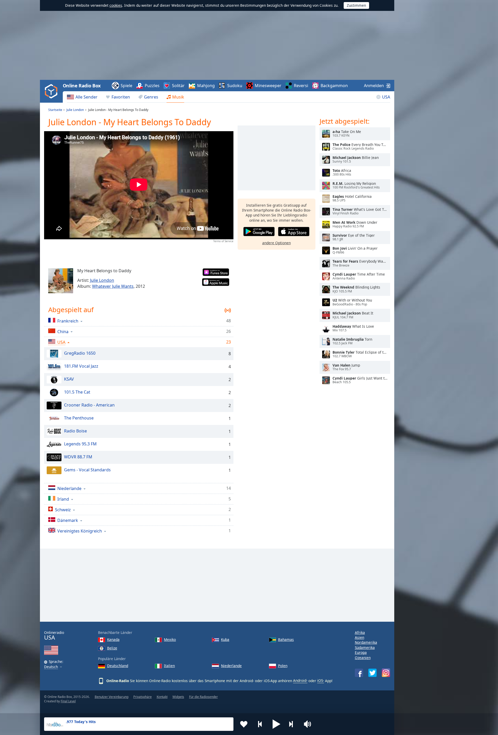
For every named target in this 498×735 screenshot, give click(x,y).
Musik (178, 97)
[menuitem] (82, 97)
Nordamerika (366, 642)
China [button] (62, 331)
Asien (359, 637)
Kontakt (162, 697)
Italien (169, 665)
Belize (112, 648)
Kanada (113, 639)
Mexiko (170, 639)
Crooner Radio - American (89, 405)
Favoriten (121, 97)
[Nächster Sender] (293, 724)
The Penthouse (79, 418)
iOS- (320, 680)
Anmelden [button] (374, 85)
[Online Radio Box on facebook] (359, 673)
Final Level (68, 701)
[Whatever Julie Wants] (60, 280)
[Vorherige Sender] (260, 724)
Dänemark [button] (67, 520)
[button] (276, 724)
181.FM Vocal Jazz (81, 366)
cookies (115, 5)
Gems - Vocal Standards (87, 470)
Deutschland (117, 665)
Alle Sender (86, 97)
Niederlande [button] (69, 488)
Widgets (178, 697)
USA (386, 97)
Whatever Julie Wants (113, 286)
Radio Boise (75, 431)
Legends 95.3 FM (80, 444)
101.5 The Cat (77, 392)
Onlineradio (54, 635)
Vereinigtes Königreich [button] (79, 531)
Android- (300, 680)
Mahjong (206, 85)
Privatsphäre (142, 697)
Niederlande (231, 665)
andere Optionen (276, 242)
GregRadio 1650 (79, 353)
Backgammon (334, 85)
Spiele (126, 85)
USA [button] (61, 342)
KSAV (69, 379)
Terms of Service (223, 241)
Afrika (360, 632)
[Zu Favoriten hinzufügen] (244, 724)
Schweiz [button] (63, 509)
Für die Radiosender (203, 697)
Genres (151, 97)
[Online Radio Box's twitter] (372, 673)
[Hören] (326, 134)
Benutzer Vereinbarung (111, 697)
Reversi (301, 85)
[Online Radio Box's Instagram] (386, 672)
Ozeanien (363, 657)
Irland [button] (63, 499)
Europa (361, 652)
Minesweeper (268, 85)
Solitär (178, 85)
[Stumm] (309, 724)
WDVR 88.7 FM (78, 457)
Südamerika (365, 647)
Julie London (102, 280)
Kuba (225, 639)
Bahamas (286, 639)
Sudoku (234, 85)
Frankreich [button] (67, 321)
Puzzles (152, 85)
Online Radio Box (82, 85)
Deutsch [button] (51, 667)
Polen (282, 665)
